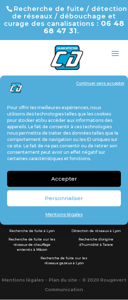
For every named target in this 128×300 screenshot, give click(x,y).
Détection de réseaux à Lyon (96, 231)
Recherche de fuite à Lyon (32, 231)
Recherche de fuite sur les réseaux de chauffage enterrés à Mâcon (32, 244)
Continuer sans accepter (100, 83)
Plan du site (63, 280)
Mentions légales (64, 214)
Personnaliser (64, 198)
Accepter (64, 178)
